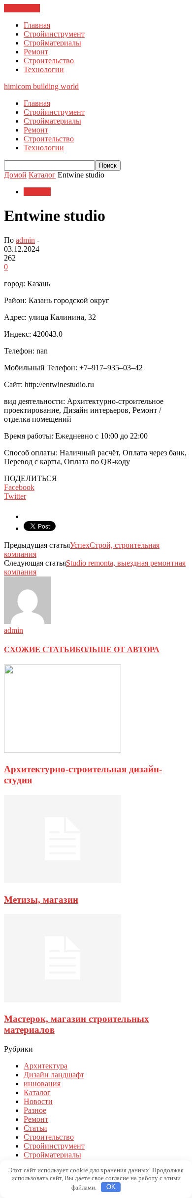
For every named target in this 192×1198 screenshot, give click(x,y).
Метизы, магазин (41, 899)
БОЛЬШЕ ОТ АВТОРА (117, 649)
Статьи (35, 1128)
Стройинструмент (54, 34)
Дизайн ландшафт (54, 1074)
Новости (38, 1101)
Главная (37, 25)
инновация (42, 1083)
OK (111, 1187)
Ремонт (36, 51)
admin (25, 240)
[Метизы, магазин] (62, 880)
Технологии (44, 69)
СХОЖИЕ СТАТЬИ (39, 649)
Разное (35, 1110)
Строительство (49, 60)
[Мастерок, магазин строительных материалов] (62, 999)
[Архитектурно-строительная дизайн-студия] (62, 750)
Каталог (37, 191)
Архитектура (45, 1066)
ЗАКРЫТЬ (22, 8)
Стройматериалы (52, 43)
